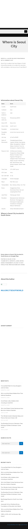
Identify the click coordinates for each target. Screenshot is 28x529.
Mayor (22, 260)
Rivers (23, 264)
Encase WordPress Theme (13, 524)
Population (4, 264)
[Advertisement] (14, 14)
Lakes (17, 260)
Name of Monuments (7, 262)
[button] (21, 443)
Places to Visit (18, 262)
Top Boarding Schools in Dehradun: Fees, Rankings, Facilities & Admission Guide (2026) (12, 425)
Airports (12, 260)
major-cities (11, 259)
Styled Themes (23, 524)
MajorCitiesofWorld (18, 58)
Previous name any (14, 264)
